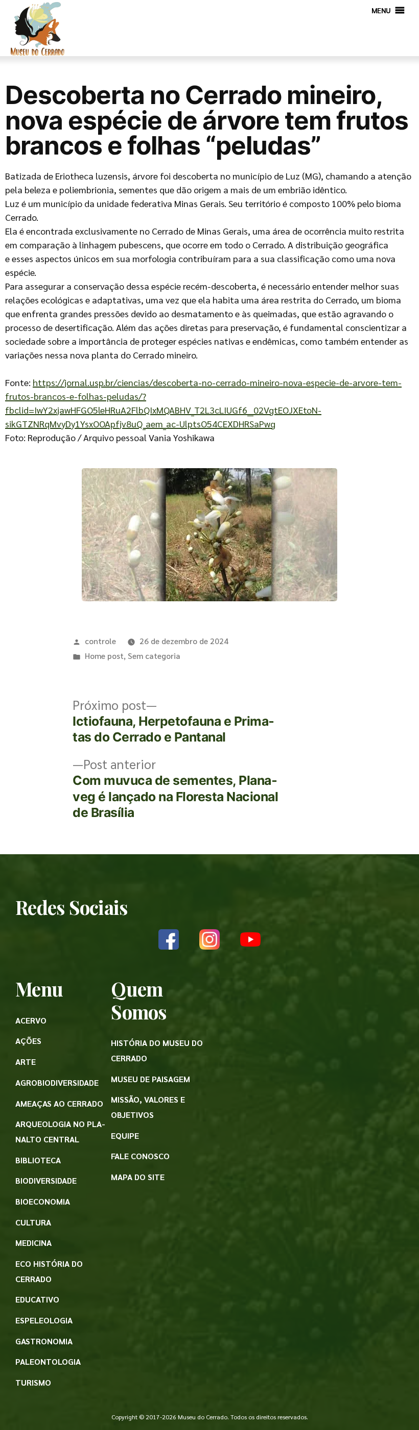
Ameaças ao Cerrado (59, 1103)
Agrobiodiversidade (57, 1082)
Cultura (33, 1222)
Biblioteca (38, 1160)
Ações (28, 1040)
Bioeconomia (42, 1201)
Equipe (125, 1135)
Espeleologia (44, 1320)
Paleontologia (48, 1361)
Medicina (33, 1242)
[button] (381, 10)
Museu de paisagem (150, 1079)
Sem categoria (154, 655)
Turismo (33, 1382)
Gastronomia (44, 1341)
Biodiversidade (46, 1180)
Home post (104, 655)
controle (100, 640)
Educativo (37, 1299)
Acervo (30, 1020)
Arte (25, 1061)
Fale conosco (140, 1156)
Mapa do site (138, 1176)
